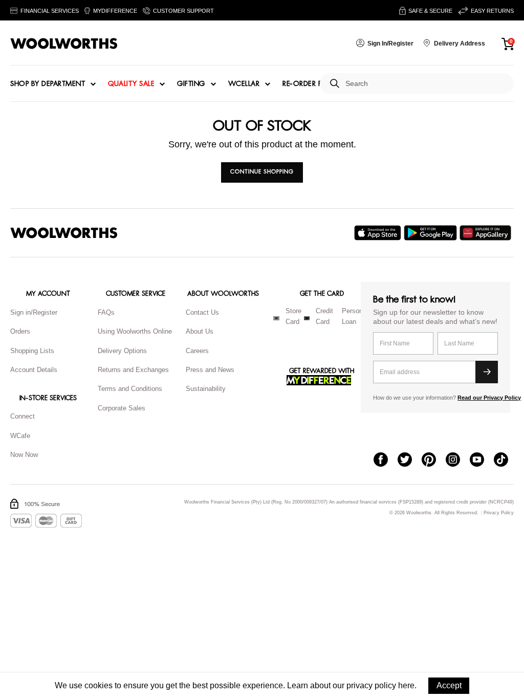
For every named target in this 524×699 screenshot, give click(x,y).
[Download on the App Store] (379, 233)
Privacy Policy (499, 513)
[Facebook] (386, 460)
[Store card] (276, 318)
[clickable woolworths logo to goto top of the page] (64, 232)
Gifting (191, 84)
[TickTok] (506, 460)
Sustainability (206, 388)
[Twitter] (410, 460)
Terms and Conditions (130, 388)
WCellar (244, 84)
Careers (197, 351)
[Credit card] (307, 318)
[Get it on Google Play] (432, 233)
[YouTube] (482, 460)
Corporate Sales (121, 408)
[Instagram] (458, 460)
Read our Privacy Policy (489, 398)
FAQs (106, 312)
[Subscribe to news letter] (486, 372)
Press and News (210, 370)
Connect (22, 416)
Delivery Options (122, 351)
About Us (199, 331)
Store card (293, 316)
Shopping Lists (32, 351)
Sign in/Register (33, 312)
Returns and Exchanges (133, 370)
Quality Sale (131, 84)
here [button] (406, 685)
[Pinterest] (434, 460)
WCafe (20, 436)
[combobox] (425, 83)
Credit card (324, 316)
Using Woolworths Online (135, 331)
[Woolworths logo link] (64, 43)
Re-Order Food (310, 84)
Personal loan (355, 316)
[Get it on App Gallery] (487, 233)
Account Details (33, 370)
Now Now (24, 454)
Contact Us (202, 312)
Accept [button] (449, 685)
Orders (20, 331)
